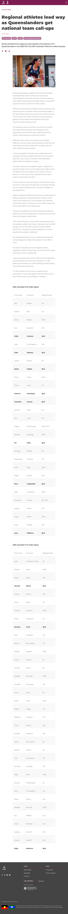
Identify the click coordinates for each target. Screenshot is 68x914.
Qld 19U (20, 38)
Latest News (7, 9)
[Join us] (9, 875)
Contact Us (26, 876)
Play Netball (27, 873)
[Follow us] (4, 875)
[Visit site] (31, 890)
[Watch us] (7, 875)
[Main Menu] (51, 2)
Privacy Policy (49, 869)
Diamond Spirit (27, 869)
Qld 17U (14, 38)
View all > (41, 881)
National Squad (6, 38)
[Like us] (2, 875)
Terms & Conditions (51, 873)
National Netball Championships (32, 38)
